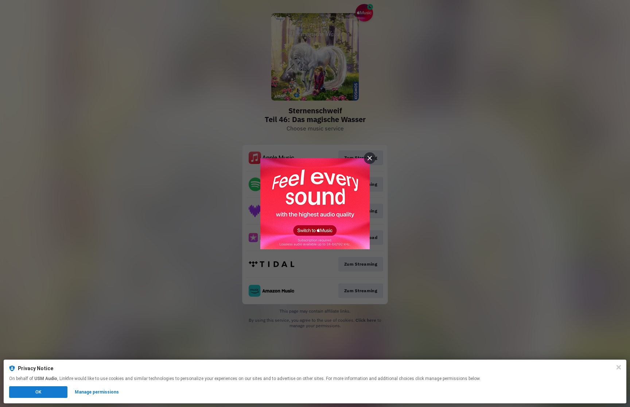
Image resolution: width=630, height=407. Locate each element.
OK (38, 392)
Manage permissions (97, 392)
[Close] (619, 367)
